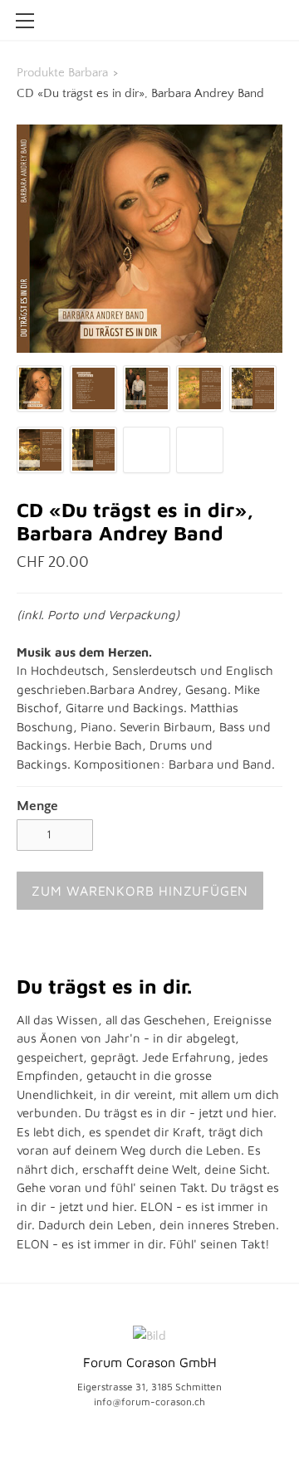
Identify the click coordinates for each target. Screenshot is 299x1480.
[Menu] (25, 21)
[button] (140, 891)
